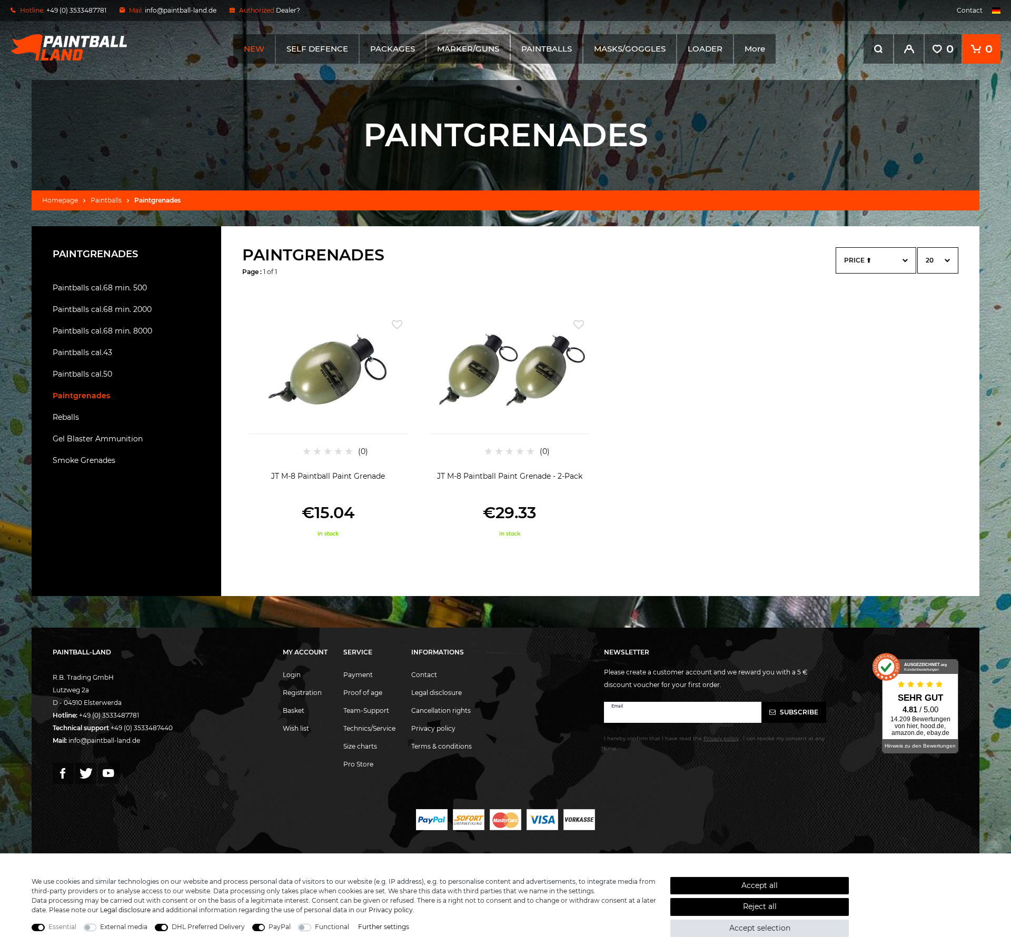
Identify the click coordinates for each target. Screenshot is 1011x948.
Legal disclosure (436, 693)
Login (292, 675)
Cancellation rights (441, 710)
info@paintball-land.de (180, 10)
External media (123, 927)
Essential (62, 927)
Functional (332, 927)
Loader (705, 49)
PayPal (280, 927)
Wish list (296, 728)
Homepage (60, 200)
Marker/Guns (468, 49)
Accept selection (759, 928)
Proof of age (362, 693)
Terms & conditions (441, 746)
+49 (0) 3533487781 (109, 715)
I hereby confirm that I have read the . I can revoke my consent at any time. (714, 743)
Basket (293, 710)
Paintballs (546, 49)
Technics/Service (369, 728)
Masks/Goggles (630, 49)
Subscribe (798, 712)
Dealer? (288, 10)
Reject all (760, 906)
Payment (358, 675)
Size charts (360, 746)
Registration (302, 693)
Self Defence (317, 49)
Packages (392, 49)
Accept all (759, 885)
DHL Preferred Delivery (208, 927)
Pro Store (358, 764)
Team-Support (366, 710)
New (254, 49)
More (755, 49)
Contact (970, 10)
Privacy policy (433, 728)
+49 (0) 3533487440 (142, 728)
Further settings (383, 927)
